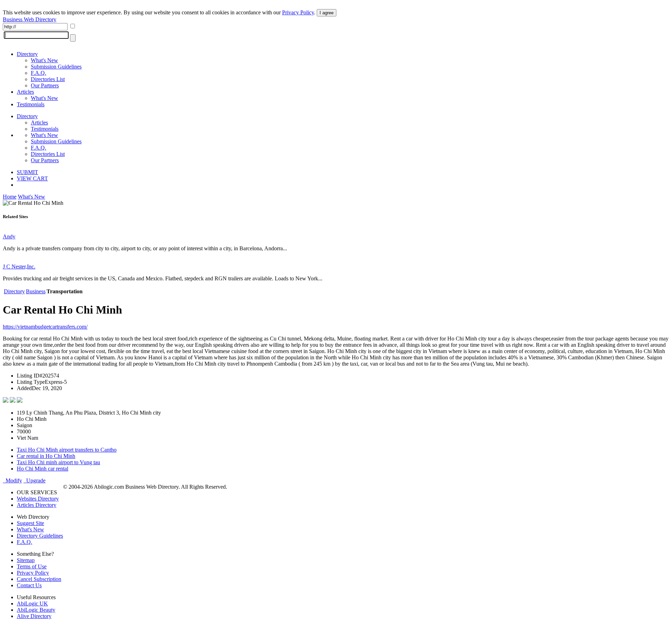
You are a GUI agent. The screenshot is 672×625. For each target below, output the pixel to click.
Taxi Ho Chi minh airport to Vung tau (58, 462)
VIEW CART (32, 178)
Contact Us (29, 585)
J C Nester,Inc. (19, 267)
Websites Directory (38, 499)
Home (9, 197)
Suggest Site (30, 523)
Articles (25, 92)
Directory (27, 54)
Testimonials (30, 104)
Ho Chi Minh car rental (42, 469)
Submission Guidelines (56, 67)
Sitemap (26, 560)
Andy (9, 236)
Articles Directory (36, 505)
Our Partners (45, 85)
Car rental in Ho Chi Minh (46, 456)
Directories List (48, 79)
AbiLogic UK (32, 603)
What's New (44, 60)
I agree (327, 12)
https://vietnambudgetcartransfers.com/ (45, 327)
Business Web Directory (29, 19)
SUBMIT (27, 172)
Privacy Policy (298, 12)
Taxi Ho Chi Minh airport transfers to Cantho (67, 450)
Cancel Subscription (39, 579)
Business (36, 291)
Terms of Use (32, 566)
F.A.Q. (38, 73)
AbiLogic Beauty (36, 610)
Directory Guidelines (40, 536)
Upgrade (34, 480)
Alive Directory (34, 616)
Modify (12, 480)
